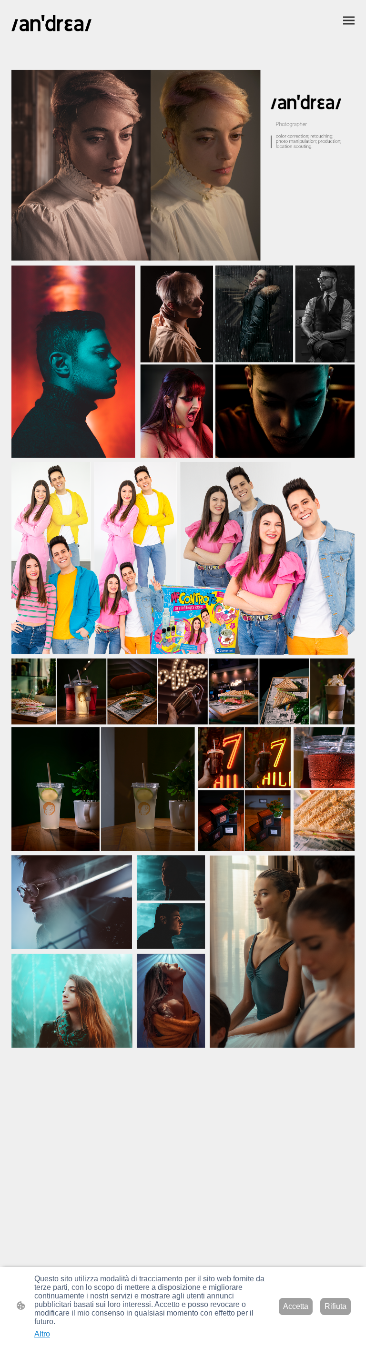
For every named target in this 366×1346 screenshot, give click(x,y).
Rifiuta (335, 1306)
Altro (42, 1334)
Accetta (295, 1306)
